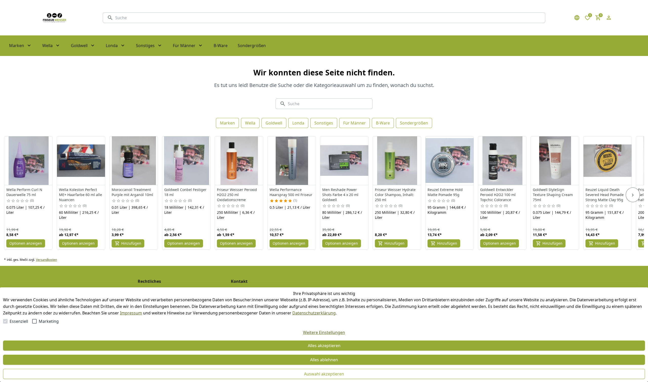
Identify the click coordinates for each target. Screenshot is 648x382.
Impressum (131, 313)
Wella (250, 123)
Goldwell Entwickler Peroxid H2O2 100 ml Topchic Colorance (498, 194)
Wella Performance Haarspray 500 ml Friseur (291, 192)
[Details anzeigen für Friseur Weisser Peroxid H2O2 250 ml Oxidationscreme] (239, 160)
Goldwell (274, 123)
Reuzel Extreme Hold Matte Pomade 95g (445, 192)
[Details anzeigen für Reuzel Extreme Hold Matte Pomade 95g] (450, 160)
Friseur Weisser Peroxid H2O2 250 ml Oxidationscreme (237, 194)
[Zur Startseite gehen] (54, 17)
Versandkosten (46, 260)
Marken (227, 123)
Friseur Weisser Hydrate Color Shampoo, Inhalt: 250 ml (395, 194)
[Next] (633, 194)
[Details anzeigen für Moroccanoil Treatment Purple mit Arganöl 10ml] (134, 160)
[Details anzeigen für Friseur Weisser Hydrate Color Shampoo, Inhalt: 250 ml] (397, 160)
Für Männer (354, 123)
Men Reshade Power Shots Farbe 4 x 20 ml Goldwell (340, 194)
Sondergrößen (414, 123)
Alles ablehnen (324, 360)
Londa (298, 123)
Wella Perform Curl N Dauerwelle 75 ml (24, 192)
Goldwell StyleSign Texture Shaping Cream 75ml (553, 194)
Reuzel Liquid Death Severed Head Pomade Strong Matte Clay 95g (604, 194)
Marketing (49, 321)
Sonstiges (323, 123)
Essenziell (19, 321)
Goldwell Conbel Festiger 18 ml (185, 192)
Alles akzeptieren (324, 345)
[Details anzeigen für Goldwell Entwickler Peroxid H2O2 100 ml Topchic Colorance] (502, 160)
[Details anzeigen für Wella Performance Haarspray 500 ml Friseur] (292, 160)
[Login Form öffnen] (609, 18)
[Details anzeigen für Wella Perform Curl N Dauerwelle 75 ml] (28, 160)
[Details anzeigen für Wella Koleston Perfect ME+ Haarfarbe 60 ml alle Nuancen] (81, 160)
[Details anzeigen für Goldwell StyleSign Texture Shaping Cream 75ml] (555, 160)
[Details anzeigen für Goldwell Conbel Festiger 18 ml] (186, 160)
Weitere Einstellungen (324, 332)
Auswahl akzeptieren (324, 374)
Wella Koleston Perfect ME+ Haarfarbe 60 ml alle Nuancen (80, 194)
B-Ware (383, 123)
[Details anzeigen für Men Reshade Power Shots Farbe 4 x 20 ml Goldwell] (344, 160)
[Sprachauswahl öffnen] (577, 18)
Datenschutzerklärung (314, 313)
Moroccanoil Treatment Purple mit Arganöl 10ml (132, 192)
